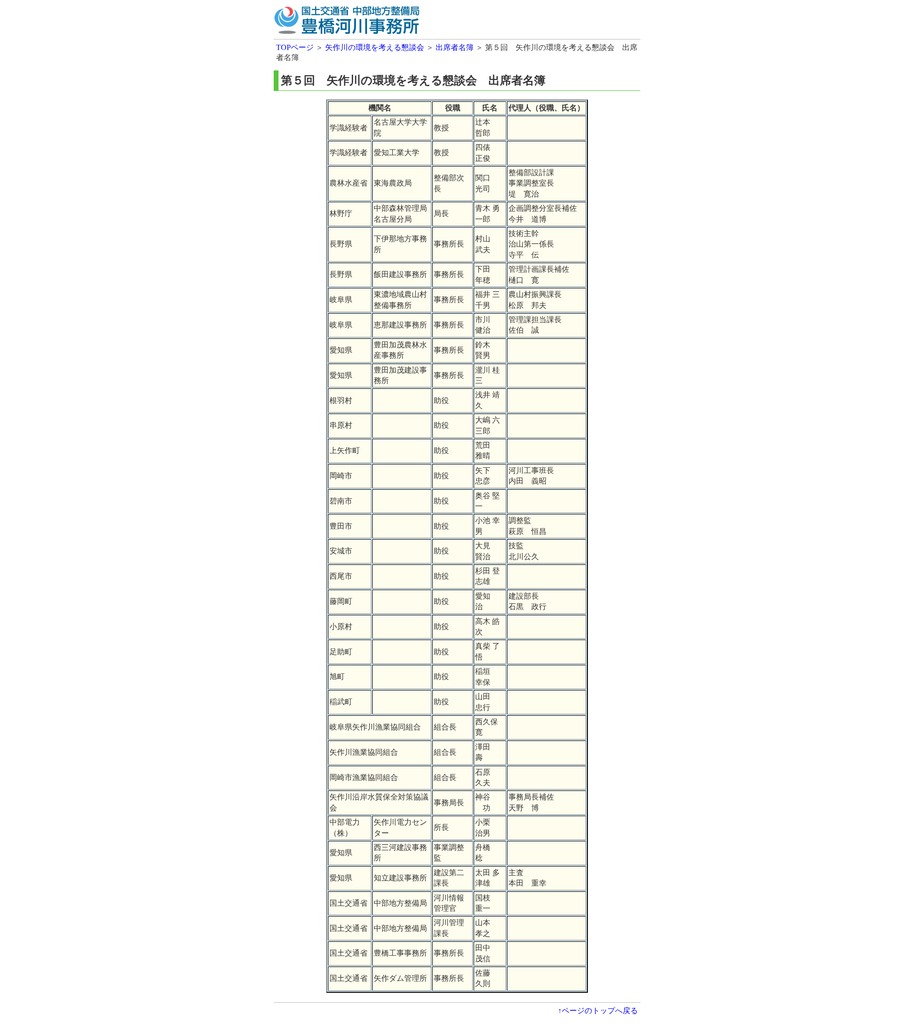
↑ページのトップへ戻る (598, 1011)
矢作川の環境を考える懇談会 (374, 47)
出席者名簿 (455, 47)
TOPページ (295, 47)
